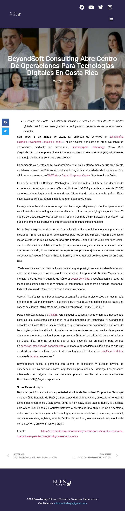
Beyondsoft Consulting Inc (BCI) (46, 142)
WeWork (52, 175)
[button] (111, 19)
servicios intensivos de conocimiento (42, 346)
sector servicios (80, 278)
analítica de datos (112, 351)
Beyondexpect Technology (88, 147)
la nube (34, 356)
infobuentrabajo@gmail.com (70, 503)
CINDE (53, 314)
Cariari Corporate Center (76, 175)
